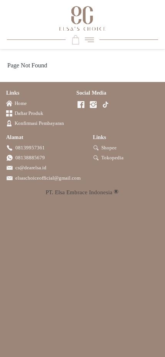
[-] (81, 105)
